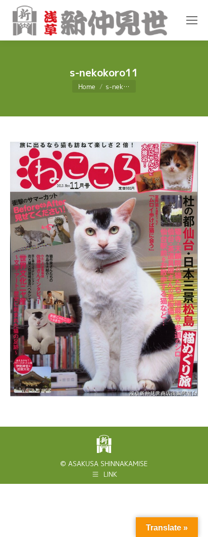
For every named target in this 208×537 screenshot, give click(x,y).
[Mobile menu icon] (192, 20)
